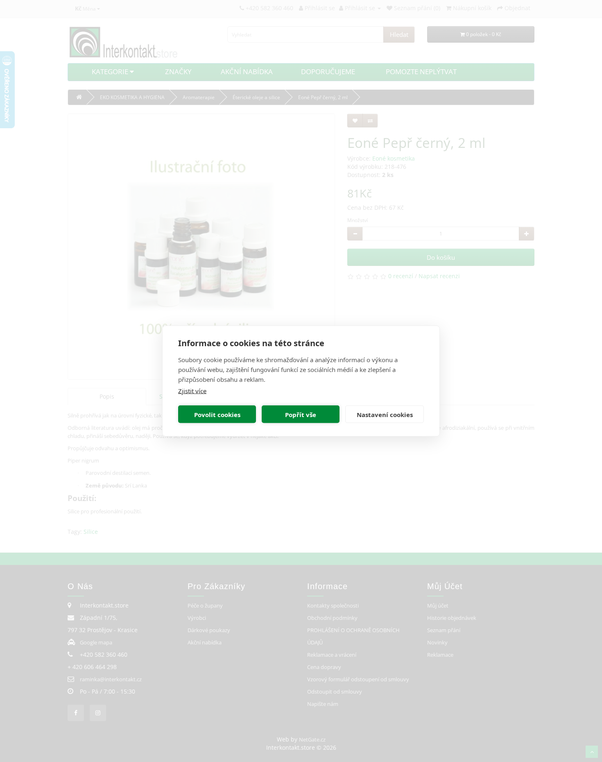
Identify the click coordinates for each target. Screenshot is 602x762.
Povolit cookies (217, 414)
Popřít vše (300, 414)
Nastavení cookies (385, 414)
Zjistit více (192, 391)
